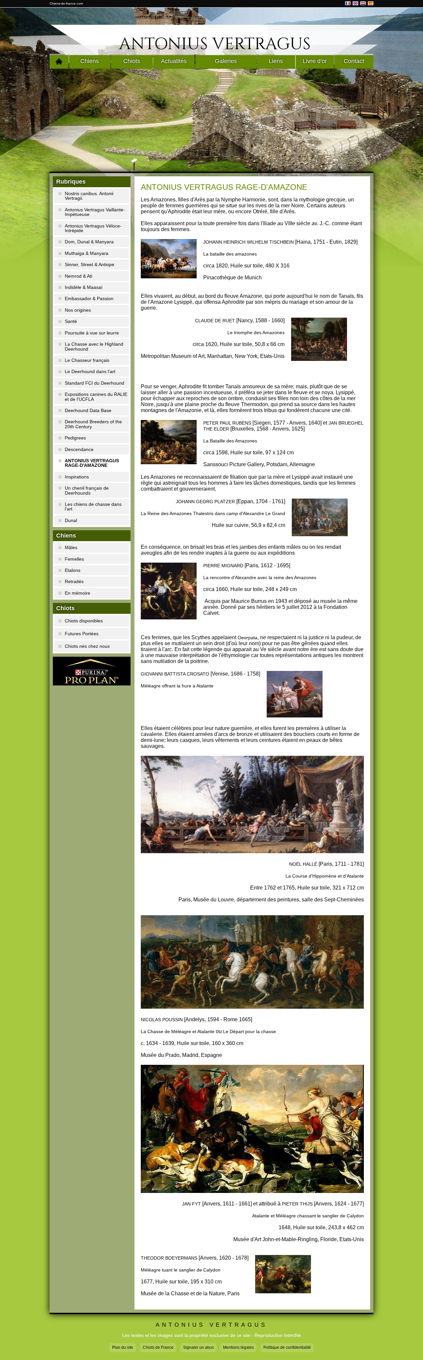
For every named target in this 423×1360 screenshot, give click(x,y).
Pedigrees (75, 437)
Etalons (72, 570)
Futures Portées (81, 633)
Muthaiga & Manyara (86, 253)
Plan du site (122, 1347)
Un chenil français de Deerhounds (87, 490)
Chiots (131, 61)
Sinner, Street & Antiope (89, 264)
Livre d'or (315, 61)
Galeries (226, 61)
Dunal (71, 520)
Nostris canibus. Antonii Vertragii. (89, 196)
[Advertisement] (211, 120)
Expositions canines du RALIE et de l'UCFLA (96, 396)
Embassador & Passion (89, 298)
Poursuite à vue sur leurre (92, 332)
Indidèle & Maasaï (83, 287)
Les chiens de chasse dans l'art (93, 506)
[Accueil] (59, 61)
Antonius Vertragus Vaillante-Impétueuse (95, 212)
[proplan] (92, 671)
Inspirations (77, 476)
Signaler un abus (198, 1347)
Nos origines (78, 310)
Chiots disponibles (84, 620)
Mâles (71, 547)
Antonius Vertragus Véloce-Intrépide (93, 228)
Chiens (89, 61)
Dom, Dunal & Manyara (89, 241)
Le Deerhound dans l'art (90, 371)
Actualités (174, 61)
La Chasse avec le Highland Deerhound (94, 346)
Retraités (74, 581)
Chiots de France (158, 1347)
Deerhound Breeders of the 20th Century (93, 424)
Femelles (74, 559)
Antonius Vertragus (215, 44)
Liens (276, 61)
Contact (354, 61)
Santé (71, 321)
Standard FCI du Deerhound (94, 383)
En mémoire (77, 593)
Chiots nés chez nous (87, 646)
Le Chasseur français (87, 360)
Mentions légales (238, 1347)
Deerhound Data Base (88, 410)
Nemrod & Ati (78, 276)
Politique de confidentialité (287, 1347)
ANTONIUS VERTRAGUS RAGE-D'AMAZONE (92, 463)
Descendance (79, 449)
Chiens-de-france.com (66, 3)
